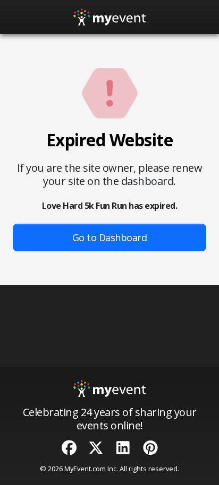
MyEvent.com (85, 468)
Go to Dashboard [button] (109, 237)
